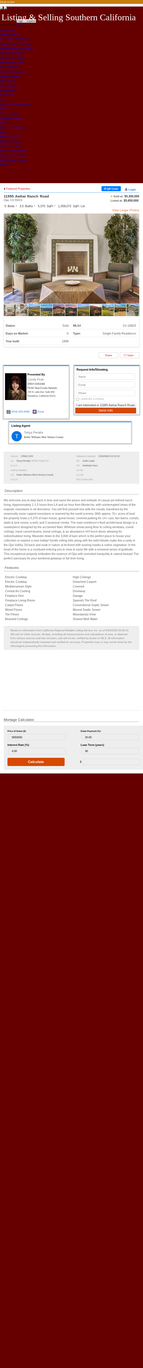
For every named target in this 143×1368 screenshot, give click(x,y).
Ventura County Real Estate (16, 48)
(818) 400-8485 (20, 411)
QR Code (112, 188)
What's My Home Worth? (15, 104)
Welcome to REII (10, 136)
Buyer (3, 108)
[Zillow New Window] (141, 6)
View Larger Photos (125, 210)
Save (130, 355)
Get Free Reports (10, 113)
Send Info (105, 410)
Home (20, 25)
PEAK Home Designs (13, 160)
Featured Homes (9, 76)
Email (40, 411)
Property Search (9, 34)
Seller (3, 99)
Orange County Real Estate (16, 43)
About (3, 122)
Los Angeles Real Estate (14, 39)
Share (108, 355)
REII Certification (10, 141)
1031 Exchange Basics (13, 150)
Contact (4, 164)
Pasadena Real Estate (12, 53)
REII (3, 132)
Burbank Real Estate (12, 62)
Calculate (36, 762)
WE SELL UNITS (11, 146)
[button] (136, 262)
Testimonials (7, 29)
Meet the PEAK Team (13, 127)
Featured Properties (17, 188)
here (12, 2)
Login (132, 189)
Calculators (6, 94)
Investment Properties (12, 71)
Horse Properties (10, 67)
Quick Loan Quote (11, 118)
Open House (7, 80)
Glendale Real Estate (12, 57)
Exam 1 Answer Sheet (13, 155)
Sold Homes (7, 90)
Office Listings (9, 85)
